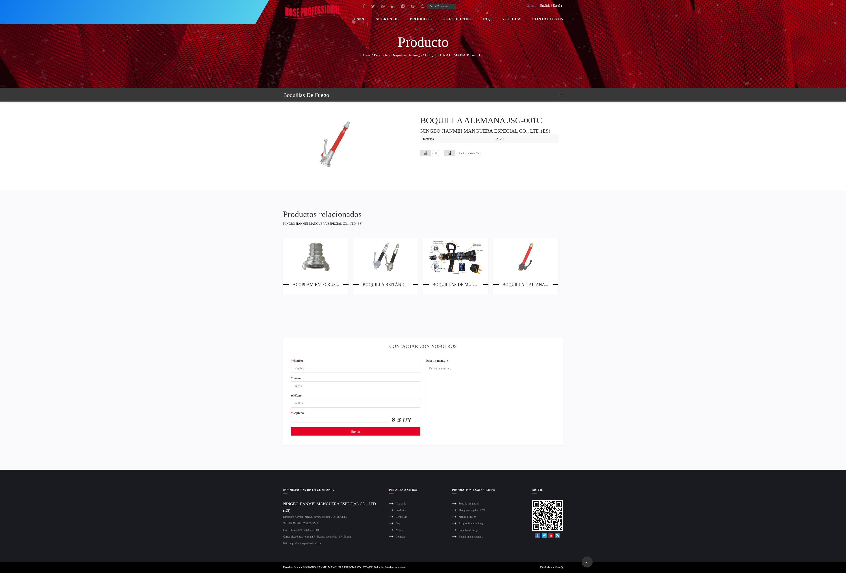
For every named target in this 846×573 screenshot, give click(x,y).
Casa (359, 18)
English (545, 5)
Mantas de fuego (467, 516)
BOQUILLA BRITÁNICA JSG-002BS (391, 284)
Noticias (511, 18)
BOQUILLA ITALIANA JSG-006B (530, 284)
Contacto (400, 536)
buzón (296, 378)
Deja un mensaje (437, 360)
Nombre (297, 360)
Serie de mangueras (469, 503)
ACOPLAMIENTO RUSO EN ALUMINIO (321, 284)
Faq (486, 18)
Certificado (457, 18)
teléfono (296, 395)
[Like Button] (425, 153)
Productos (401, 510)
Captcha (297, 413)
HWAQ (559, 567)
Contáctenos (547, 18)
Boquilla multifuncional (471, 536)
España (557, 5)
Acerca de (387, 18)
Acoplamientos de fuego (471, 523)
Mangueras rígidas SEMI (472, 510)
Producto (421, 18)
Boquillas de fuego (406, 54)
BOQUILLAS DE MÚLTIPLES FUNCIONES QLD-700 (460, 284)
